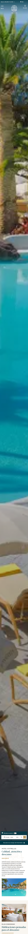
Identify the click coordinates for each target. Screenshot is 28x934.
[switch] (15, 833)
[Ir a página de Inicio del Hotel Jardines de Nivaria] (14, 9)
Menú (2, 8)
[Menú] (2, 6)
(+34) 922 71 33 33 (7, 1)
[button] (24, 837)
